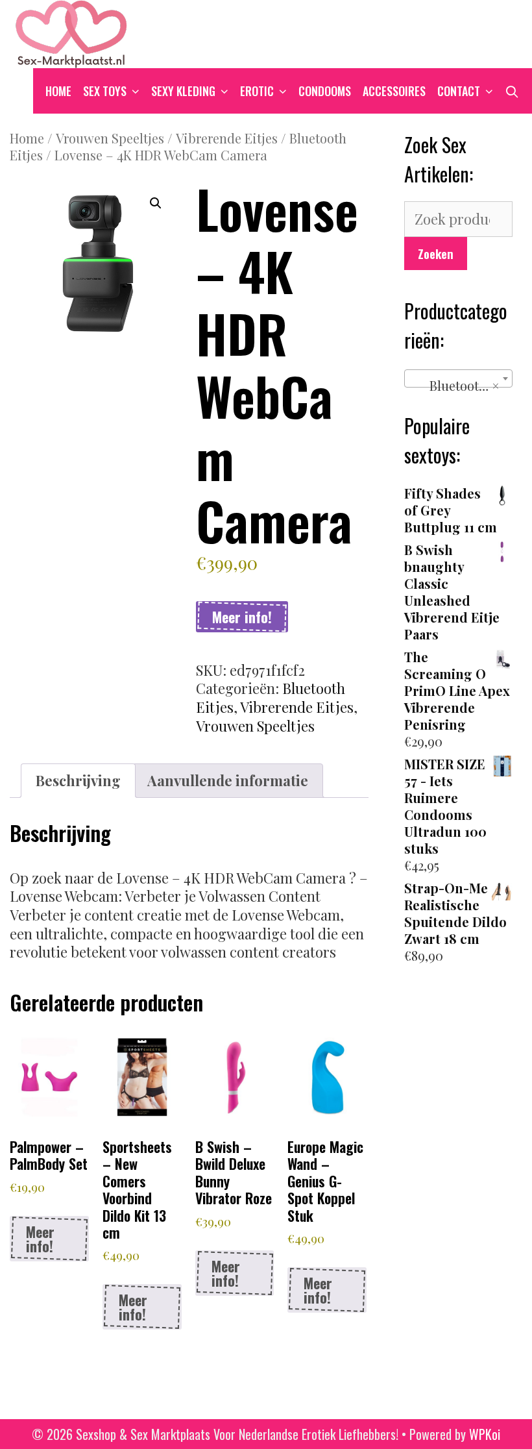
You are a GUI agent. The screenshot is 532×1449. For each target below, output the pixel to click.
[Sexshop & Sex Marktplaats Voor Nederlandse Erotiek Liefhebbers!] (71, 32)
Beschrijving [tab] (78, 780)
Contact (458, 90)
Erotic (257, 90)
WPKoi (484, 1434)
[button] (155, 203)
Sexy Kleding (183, 90)
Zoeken (435, 253)
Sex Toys (105, 90)
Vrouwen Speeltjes (110, 138)
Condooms (324, 90)
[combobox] (458, 378)
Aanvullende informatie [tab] (227, 780)
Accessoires (394, 90)
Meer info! (242, 616)
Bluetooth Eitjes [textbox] (461, 385)
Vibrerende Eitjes (227, 138)
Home (58, 90)
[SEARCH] (512, 91)
